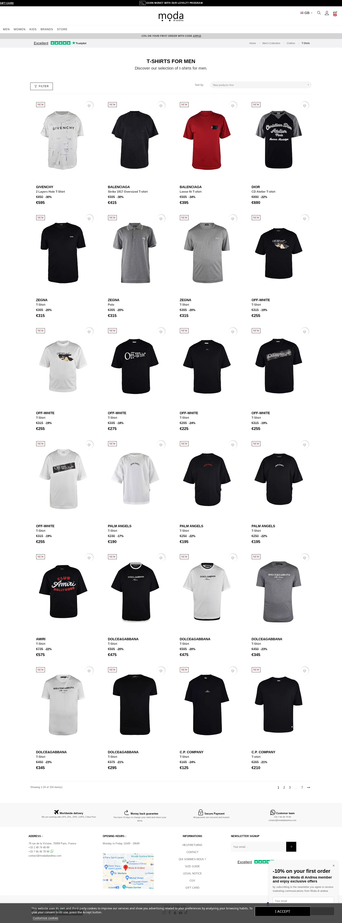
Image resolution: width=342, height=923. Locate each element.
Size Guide (192, 866)
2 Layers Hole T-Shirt (50, 191)
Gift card (192, 887)
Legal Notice (192, 873)
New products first (261, 85)
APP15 (197, 36)
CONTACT (192, 852)
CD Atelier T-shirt (263, 191)
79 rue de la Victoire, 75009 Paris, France (52, 843)
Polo (111, 304)
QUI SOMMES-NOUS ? (192, 859)
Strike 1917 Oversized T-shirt (128, 191)
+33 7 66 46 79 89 (282, 817)
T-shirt (256, 756)
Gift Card (7, 3)
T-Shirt (40, 304)
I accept (282, 911)
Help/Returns (192, 845)
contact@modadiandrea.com (282, 820)
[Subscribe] (291, 847)
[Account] (327, 13)
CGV (192, 880)
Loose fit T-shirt (190, 191)
